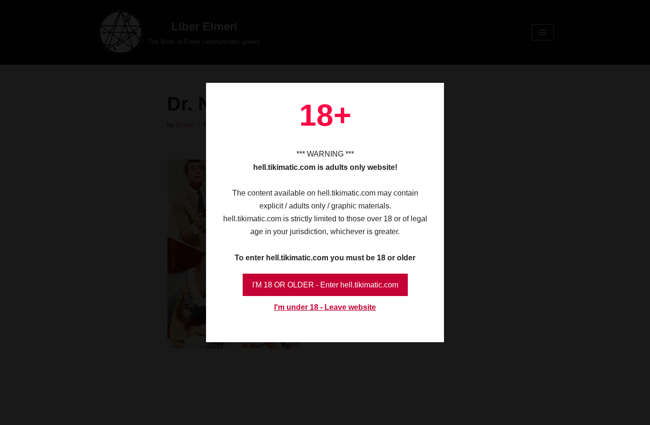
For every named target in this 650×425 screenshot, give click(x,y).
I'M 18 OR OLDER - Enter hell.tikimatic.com (325, 285)
